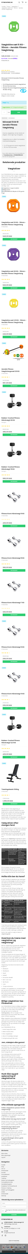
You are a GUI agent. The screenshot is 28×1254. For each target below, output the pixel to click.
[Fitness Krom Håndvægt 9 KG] (14, 498)
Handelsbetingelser (6, 1184)
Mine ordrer (4, 1153)
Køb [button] (18, 112)
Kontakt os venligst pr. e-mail (12, 1228)
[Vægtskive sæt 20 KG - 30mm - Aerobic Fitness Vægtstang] (14, 256)
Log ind (3, 1157)
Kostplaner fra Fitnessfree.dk (9, 1186)
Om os (3, 1168)
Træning (3, 1178)
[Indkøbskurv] (22, 2)
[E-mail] (14, 1206)
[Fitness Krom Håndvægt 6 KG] (14, 631)
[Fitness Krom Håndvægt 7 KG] (14, 587)
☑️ (2, 188)
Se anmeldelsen (15, 73)
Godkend (14, 1214)
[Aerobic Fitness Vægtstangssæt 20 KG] (14, 354)
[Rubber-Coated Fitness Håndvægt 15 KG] (14, 451)
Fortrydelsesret (5, 1174)
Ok (14, 1251)
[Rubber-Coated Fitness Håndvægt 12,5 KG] (14, 725)
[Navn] (14, 1203)
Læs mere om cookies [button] (8, 1248)
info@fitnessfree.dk (9, 1233)
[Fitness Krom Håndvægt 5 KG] (14, 678)
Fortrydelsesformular (7, 1182)
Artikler (3, 1192)
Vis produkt (14, 239)
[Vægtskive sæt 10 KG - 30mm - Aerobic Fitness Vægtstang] (14, 207)
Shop (2, 1167)
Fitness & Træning (6, 1188)
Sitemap (3, 1196)
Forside (3, 1165)
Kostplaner (4, 1176)
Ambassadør (4, 1170)
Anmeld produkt (5, 73)
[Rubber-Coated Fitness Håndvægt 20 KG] (14, 403)
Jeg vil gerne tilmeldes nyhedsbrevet (15, 1210)
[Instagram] (5, 1236)
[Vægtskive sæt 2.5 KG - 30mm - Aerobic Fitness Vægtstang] (14, 305)
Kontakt (3, 1172)
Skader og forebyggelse (7, 1180)
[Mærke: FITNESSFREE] (5, 64)
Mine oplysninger (5, 1155)
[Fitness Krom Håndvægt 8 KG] (14, 543)
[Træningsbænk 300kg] (14, 774)
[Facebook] (2, 1236)
